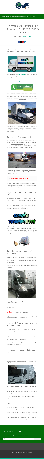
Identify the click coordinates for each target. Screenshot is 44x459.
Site (30, 36)
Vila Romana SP (21, 74)
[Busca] (22, 10)
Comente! (25, 36)
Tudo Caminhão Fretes (16, 452)
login (13, 435)
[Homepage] (22, 5)
